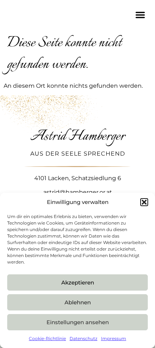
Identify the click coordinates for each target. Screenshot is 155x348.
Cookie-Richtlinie (47, 338)
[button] (144, 202)
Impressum (113, 338)
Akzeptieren (77, 282)
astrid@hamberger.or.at (77, 192)
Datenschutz (83, 338)
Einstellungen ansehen (77, 322)
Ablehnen (78, 302)
